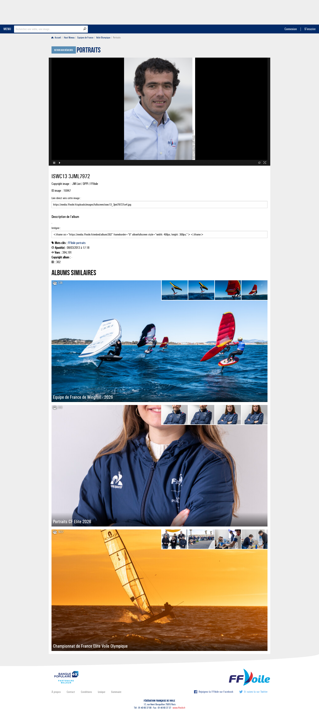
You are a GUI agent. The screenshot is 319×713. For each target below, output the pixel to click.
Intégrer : (56, 228)
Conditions (86, 692)
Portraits (89, 51)
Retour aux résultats (63, 50)
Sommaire (116, 692)
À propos (56, 692)
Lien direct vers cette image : (66, 198)
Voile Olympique (103, 37)
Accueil (57, 37)
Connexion (290, 29)
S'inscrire (309, 29)
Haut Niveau (69, 37)
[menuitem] (57, 37)
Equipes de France (85, 37)
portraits (81, 243)
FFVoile (244, 11)
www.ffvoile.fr (179, 707)
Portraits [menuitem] (117, 37)
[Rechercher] (84, 29)
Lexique (101, 692)
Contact (71, 692)
